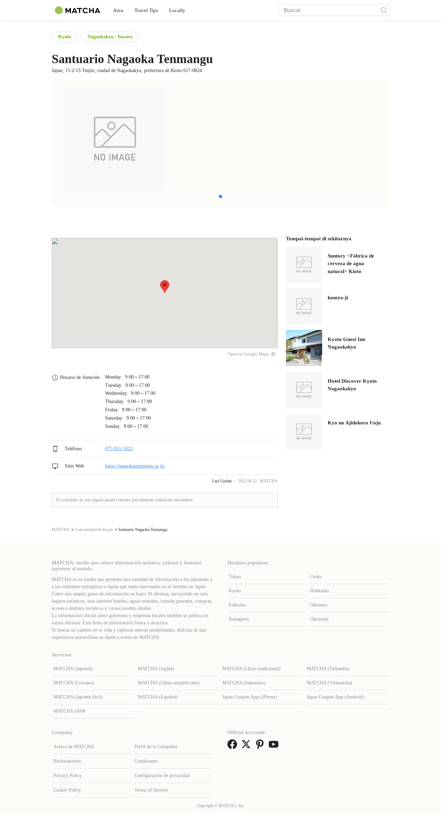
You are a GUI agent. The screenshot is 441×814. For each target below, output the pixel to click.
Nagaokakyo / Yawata (110, 36)
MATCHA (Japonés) (73, 668)
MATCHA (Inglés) (156, 668)
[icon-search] (384, 10)
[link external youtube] (275, 747)
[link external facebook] (233, 747)
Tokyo (235, 576)
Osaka (316, 576)
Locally (177, 10)
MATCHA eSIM (69, 711)
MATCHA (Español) (158, 697)
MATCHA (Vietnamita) (329, 682)
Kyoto (64, 36)
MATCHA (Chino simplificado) (168, 682)
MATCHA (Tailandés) (328, 668)
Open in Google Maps (248, 354)
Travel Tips (146, 10)
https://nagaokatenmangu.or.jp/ (135, 466)
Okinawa (318, 604)
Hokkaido (319, 590)
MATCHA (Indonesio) (244, 682)
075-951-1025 (119, 448)
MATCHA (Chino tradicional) (251, 668)
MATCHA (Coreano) (73, 682)
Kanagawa (239, 619)
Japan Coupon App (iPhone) (249, 697)
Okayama (319, 619)
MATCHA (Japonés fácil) (78, 697)
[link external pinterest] (261, 747)
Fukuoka (237, 604)
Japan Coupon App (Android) (335, 697)
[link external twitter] (247, 747)
